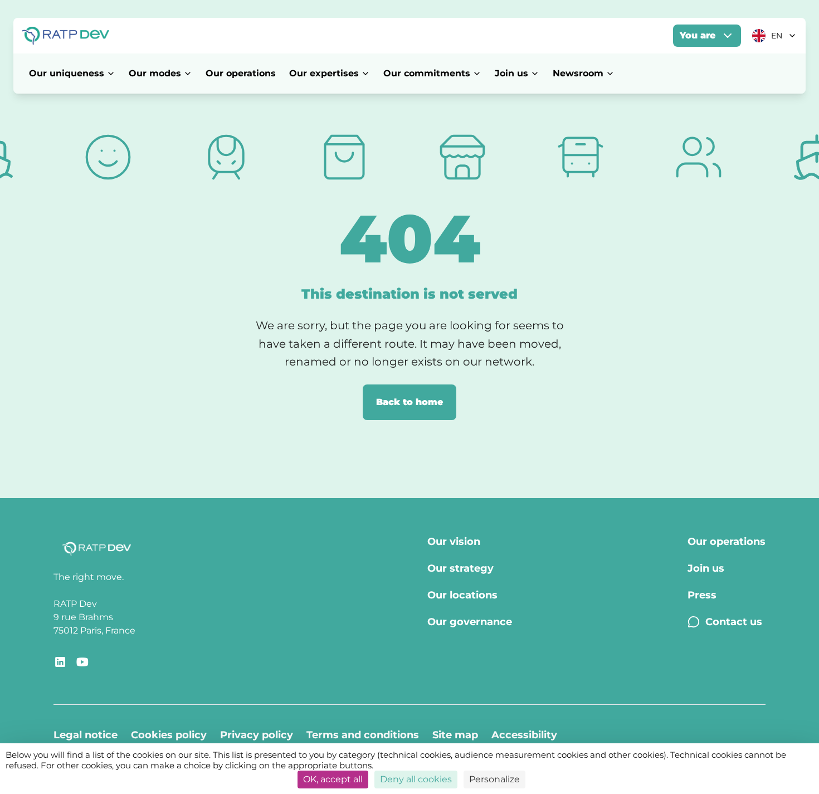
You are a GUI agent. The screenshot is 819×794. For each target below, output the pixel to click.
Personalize (494, 779)
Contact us (733, 622)
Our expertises (324, 73)
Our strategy (460, 568)
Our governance (469, 622)
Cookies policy (169, 735)
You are (697, 35)
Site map (455, 735)
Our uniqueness (66, 73)
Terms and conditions (362, 735)
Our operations (241, 73)
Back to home (409, 402)
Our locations (462, 595)
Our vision (453, 541)
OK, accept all (333, 779)
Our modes (155, 73)
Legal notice (85, 735)
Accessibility (524, 735)
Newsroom (578, 73)
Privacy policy (256, 735)
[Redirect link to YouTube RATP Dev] (82, 662)
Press (702, 595)
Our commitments (426, 73)
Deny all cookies (416, 779)
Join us (511, 73)
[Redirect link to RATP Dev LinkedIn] (60, 662)
